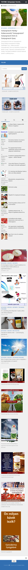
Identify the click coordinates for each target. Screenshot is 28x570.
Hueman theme (21, 565)
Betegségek (4, 28)
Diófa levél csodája (12, 187)
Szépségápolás (12, 28)
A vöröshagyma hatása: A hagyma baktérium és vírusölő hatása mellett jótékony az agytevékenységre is (13, 266)
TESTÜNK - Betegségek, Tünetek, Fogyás (11, 2)
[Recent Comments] (14, 120)
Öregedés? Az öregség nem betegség (16, 195)
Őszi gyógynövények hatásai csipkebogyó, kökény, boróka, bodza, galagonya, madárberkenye (16, 149)
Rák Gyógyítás (16, 330)
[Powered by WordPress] (9, 565)
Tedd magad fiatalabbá (18, 357)
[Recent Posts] (5, 120)
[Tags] (22, 120)
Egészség (9, 263)
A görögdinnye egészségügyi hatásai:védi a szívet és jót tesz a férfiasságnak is (15, 220)
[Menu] (26, 2)
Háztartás (15, 263)
